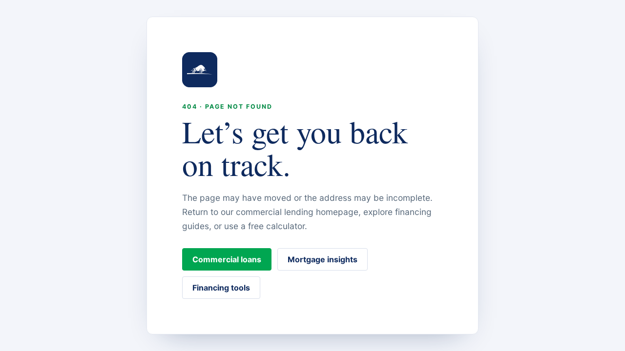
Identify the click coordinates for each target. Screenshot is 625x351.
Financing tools (221, 287)
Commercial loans (226, 259)
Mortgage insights (322, 259)
